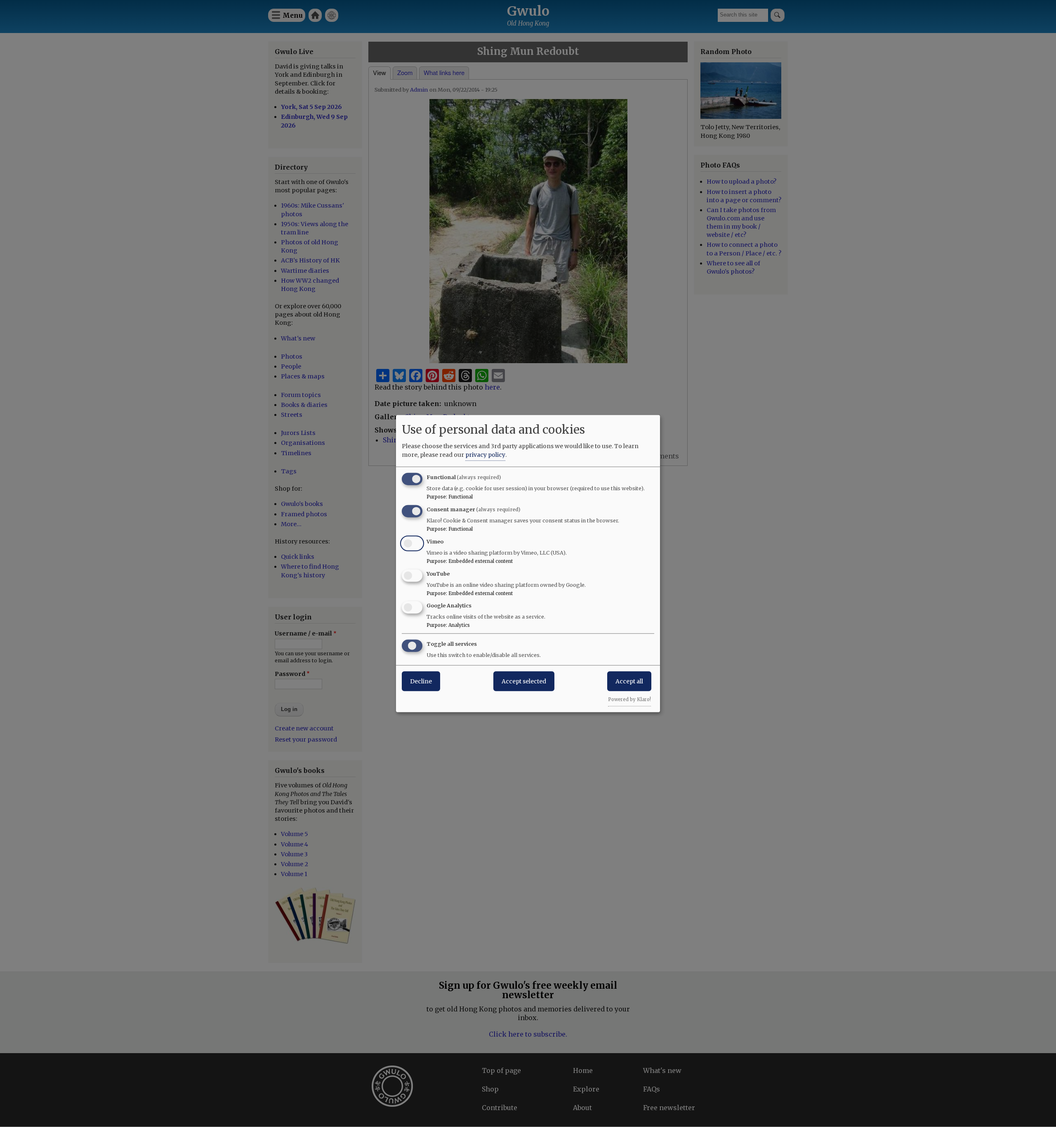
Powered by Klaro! (629, 699)
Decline (421, 681)
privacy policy (485, 454)
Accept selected (524, 681)
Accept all (629, 681)
